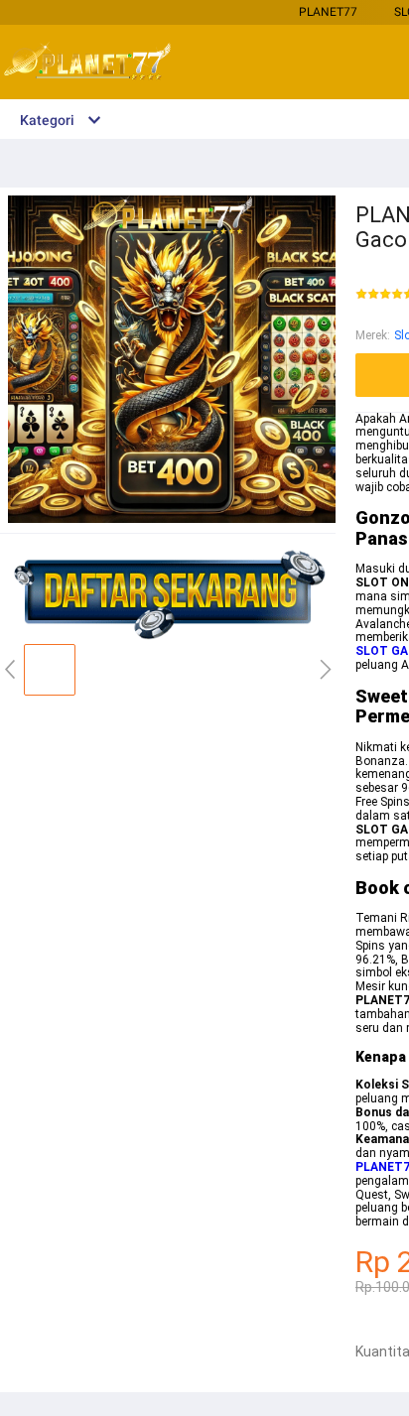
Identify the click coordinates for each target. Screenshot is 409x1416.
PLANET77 (328, 12)
